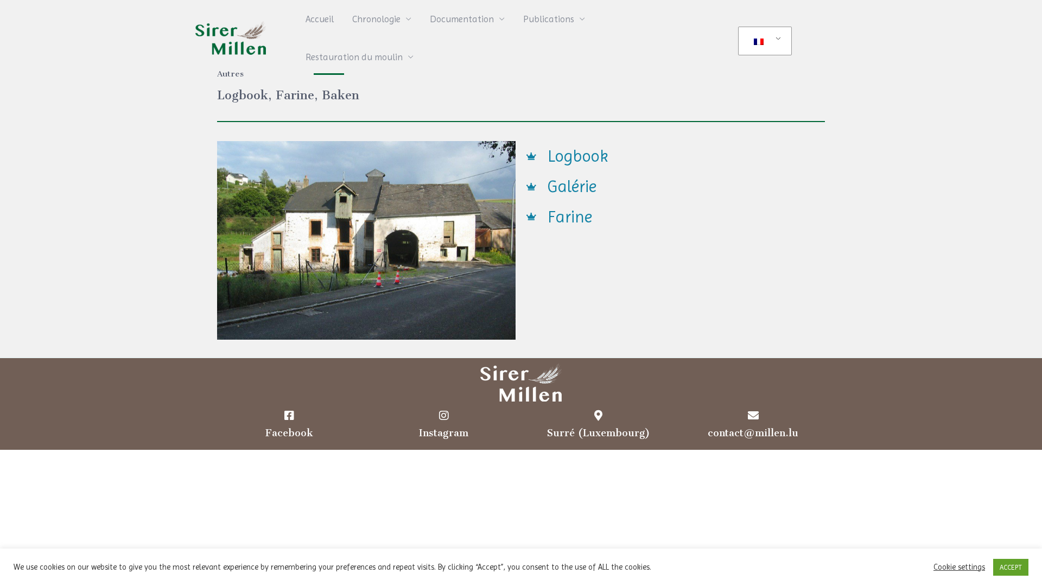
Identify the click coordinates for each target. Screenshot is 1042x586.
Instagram (443, 433)
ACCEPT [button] (1011, 567)
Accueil (320, 19)
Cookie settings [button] (959, 567)
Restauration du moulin (354, 57)
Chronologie (376, 19)
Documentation (462, 19)
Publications (548, 19)
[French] (763, 41)
